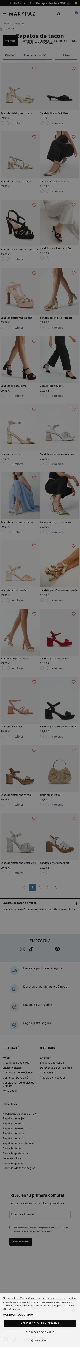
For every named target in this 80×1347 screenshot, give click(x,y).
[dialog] (40, 1320)
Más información (12, 1309)
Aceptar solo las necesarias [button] (40, 1323)
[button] (40, 1315)
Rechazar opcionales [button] (40, 1332)
